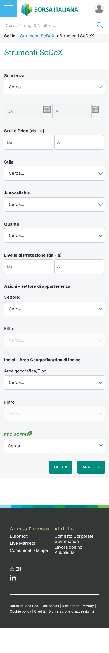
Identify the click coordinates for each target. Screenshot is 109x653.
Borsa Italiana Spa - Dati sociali (34, 606)
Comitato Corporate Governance (74, 538)
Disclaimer (70, 606)
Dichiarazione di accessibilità (71, 611)
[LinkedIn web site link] (13, 579)
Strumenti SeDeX (37, 35)
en (18, 569)
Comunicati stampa (29, 550)
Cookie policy (20, 611)
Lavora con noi (69, 547)
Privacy (88, 606)
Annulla (91, 467)
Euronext (19, 536)
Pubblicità (64, 552)
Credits (40, 611)
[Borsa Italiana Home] (49, 8)
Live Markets (22, 543)
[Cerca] (99, 25)
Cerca (60, 467)
